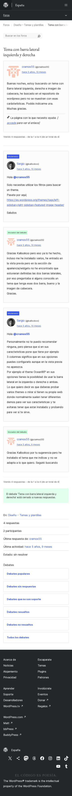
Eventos (43, 694)
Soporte (8, 694)
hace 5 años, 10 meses (34, 72)
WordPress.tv (13, 706)
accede (11, 123)
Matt (8, 723)
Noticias (8, 665)
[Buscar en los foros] (39, 35)
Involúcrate (44, 688)
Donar (43, 700)
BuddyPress (12, 735)
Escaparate (45, 659)
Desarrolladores (13, 700)
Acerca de (9, 659)
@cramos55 (21, 177)
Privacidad (9, 677)
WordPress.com (14, 717)
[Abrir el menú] (66, 5)
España (15, 750)
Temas (42, 665)
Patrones (43, 677)
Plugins (42, 671)
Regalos (44, 706)
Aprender (8, 688)
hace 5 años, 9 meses (28, 444)
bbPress (10, 729)
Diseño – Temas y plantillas (29, 24)
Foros (6, 15)
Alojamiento (10, 671)
